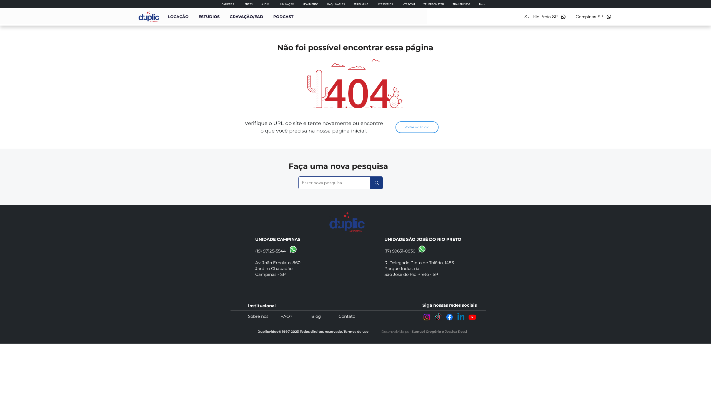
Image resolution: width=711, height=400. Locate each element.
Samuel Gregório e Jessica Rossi (439, 331)
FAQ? (296, 316)
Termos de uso (356, 331)
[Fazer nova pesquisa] (376, 183)
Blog (325, 316)
